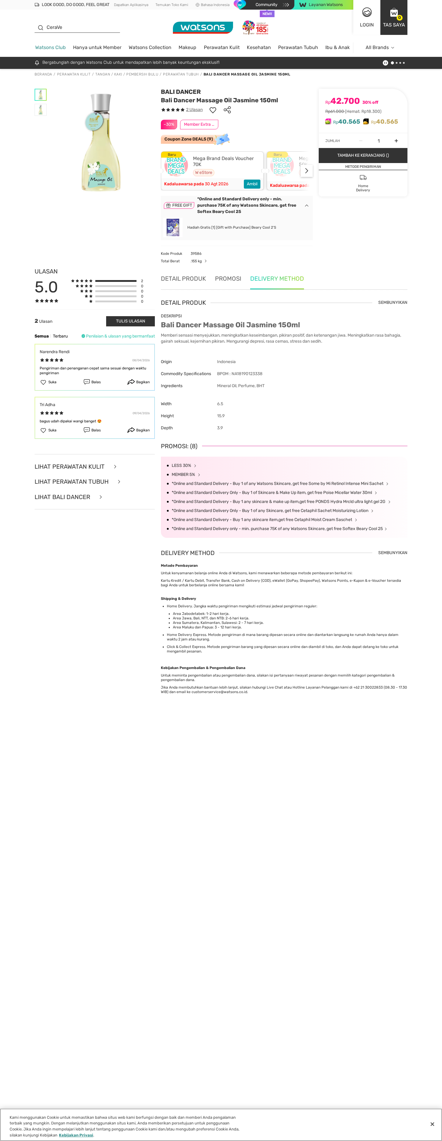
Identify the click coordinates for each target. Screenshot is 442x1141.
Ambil (252, 184)
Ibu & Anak (337, 47)
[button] (393, 17)
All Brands (377, 47)
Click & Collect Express (186, 647)
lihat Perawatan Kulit (70, 467)
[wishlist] (212, 109)
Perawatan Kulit (222, 47)
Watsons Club (50, 47)
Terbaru (60, 336)
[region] (221, 1125)
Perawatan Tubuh (298, 47)
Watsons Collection (150, 47)
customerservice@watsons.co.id (219, 692)
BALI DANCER (181, 91)
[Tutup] (432, 1124)
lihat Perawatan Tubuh (72, 482)
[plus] (396, 141)
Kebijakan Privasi (76, 1135)
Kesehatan (259, 47)
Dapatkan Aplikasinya (131, 5)
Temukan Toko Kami (171, 5)
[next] (307, 171)
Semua (42, 336)
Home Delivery (179, 606)
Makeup (187, 47)
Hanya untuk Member (97, 47)
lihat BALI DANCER (63, 497)
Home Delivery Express (186, 635)
